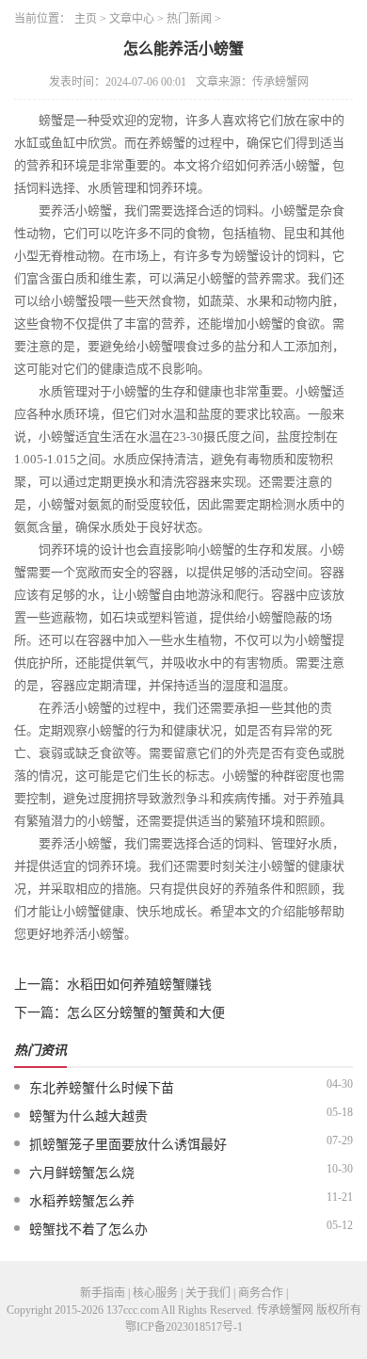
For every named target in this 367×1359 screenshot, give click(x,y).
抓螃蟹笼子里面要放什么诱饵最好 (128, 1145)
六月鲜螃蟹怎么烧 (82, 1173)
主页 (85, 18)
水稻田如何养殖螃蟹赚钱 (139, 985)
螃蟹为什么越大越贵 (88, 1116)
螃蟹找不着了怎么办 (88, 1229)
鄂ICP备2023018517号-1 (184, 1327)
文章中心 (131, 18)
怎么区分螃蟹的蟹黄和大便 (146, 1013)
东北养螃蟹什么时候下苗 (101, 1088)
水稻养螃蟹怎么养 (82, 1201)
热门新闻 (189, 18)
